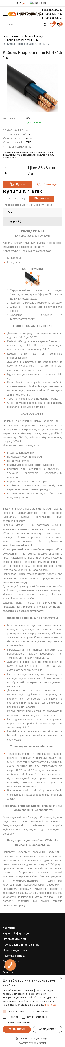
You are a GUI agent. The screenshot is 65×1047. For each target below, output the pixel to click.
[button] (32, 1038)
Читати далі (50, 1004)
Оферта (8, 973)
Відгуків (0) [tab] (14, 221)
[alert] (32, 1011)
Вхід (19, 3)
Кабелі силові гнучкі (19, 40)
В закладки (50, 184)
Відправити (41, 199)
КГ (37, 40)
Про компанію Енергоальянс (21, 945)
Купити (20, 184)
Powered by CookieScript (32, 1043)
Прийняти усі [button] (17, 1029)
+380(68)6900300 (52, 10)
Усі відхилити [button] (47, 1029)
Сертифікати (11, 961)
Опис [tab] (11, 213)
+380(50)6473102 (52, 14)
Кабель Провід (34, 36)
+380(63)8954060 (52, 18)
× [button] (61, 978)
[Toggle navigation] (5, 14)
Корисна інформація (16, 934)
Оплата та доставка (15, 950)
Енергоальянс (11, 36)
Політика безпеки (14, 956)
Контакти (9, 928)
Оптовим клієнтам (14, 939)
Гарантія (8, 967)
